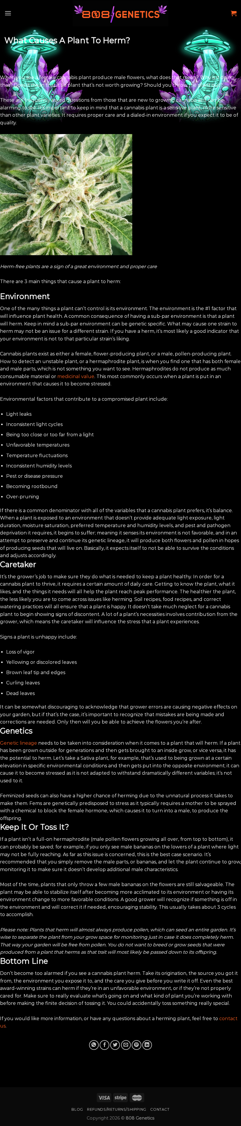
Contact (159, 1109)
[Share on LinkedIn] (147, 1045)
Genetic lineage (18, 743)
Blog (77, 1109)
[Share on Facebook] (104, 1045)
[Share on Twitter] (115, 1045)
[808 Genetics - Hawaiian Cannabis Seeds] (121, 13)
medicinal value (75, 376)
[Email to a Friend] (126, 1045)
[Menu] (7, 13)
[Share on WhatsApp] (94, 1045)
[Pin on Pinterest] (136, 1045)
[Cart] (234, 13)
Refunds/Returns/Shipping (116, 1109)
